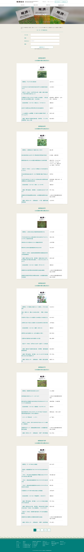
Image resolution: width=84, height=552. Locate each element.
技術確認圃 (35, 545)
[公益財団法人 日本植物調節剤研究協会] (27, 1)
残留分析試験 (35, 544)
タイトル (26, 34)
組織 (18, 545)
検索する (42, 47)
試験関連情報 (61, 5)
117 (45, 530)
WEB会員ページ (61, 1)
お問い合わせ (44, 1)
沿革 (18, 544)
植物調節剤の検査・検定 (27, 544)
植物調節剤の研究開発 (27, 545)
